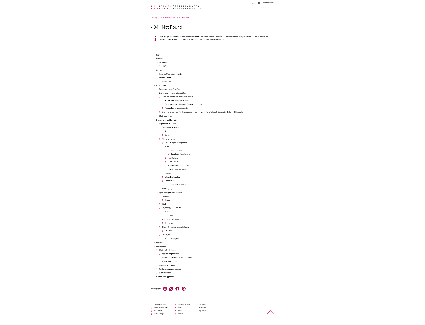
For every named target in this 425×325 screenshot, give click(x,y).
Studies (159, 70)
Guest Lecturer (173, 162)
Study (164, 204)
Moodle (180, 311)
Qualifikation (164, 62)
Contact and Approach (165, 277)
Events (167, 200)
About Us (168, 131)
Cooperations (170, 181)
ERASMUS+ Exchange (167, 250)
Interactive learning (172, 177)
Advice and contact (169, 261)
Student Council (165, 78)
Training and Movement (171, 219)
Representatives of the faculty (170, 89)
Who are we (166, 81)
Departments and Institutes (166, 120)
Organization (161, 85)
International (161, 246)
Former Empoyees (172, 239)
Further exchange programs (170, 269)
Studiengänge (167, 189)
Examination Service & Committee (172, 93)
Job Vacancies (158, 311)
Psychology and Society (171, 208)
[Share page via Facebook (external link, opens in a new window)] (177, 290)
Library (180, 307)
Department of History (167, 124)
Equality (159, 242)
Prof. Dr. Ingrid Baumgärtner (176, 143)
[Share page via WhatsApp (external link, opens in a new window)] (171, 290)
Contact (168, 135)
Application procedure (170, 254)
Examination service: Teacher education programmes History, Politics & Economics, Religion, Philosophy (202, 112)
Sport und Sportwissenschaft (170, 192)
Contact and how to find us (175, 185)
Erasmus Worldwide (167, 265)
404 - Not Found (184, 18)
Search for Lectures (184, 304)
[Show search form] (252, 3)
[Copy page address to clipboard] (184, 290)
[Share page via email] (165, 290)
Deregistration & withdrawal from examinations (183, 104)
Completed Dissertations (180, 154)
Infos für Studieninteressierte (170, 74)
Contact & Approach (160, 304)
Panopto (180, 314)
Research (159, 59)
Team (167, 146)
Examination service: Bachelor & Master (177, 97)
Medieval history (168, 139)
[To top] (270, 312)
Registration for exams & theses (177, 100)
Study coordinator (166, 116)
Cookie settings (159, 314)
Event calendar (165, 273)
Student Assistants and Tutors (179, 165)
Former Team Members (177, 169)
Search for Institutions (161, 307)
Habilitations (173, 158)
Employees (169, 215)
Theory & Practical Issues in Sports (175, 227)
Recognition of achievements (176, 108)
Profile (158, 55)
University (154, 18)
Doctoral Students (175, 150)
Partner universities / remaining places (177, 258)
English (269, 3)
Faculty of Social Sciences (168, 18)
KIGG (164, 66)
